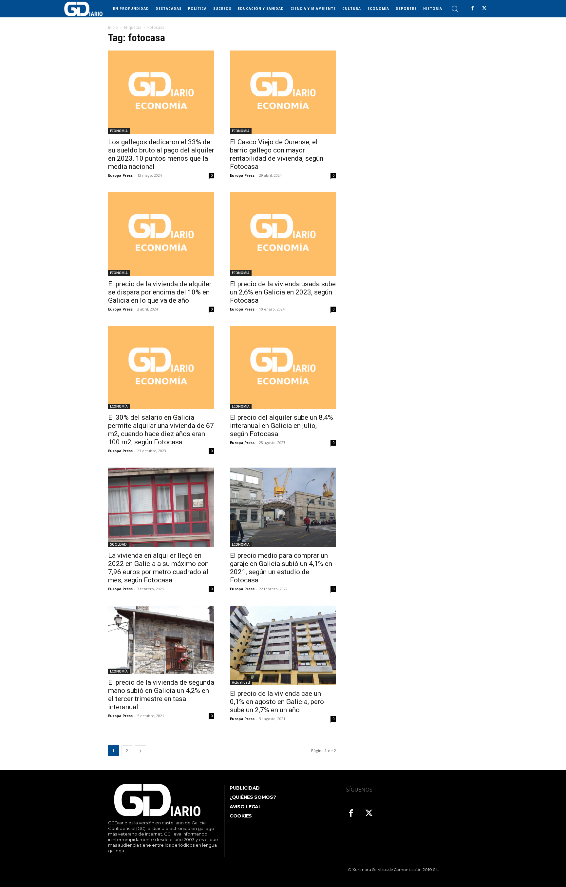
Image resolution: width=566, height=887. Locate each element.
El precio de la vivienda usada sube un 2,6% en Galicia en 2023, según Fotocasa (283, 292)
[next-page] (140, 750)
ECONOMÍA (119, 131)
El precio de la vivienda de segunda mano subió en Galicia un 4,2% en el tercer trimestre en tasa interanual (161, 694)
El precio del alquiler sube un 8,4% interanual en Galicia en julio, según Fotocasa (281, 425)
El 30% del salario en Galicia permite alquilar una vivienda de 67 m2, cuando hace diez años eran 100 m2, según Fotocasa (161, 429)
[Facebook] (472, 8)
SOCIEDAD (118, 544)
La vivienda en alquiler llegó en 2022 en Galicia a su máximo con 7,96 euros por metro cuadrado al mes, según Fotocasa (158, 568)
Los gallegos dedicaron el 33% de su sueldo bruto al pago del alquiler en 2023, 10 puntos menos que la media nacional (161, 154)
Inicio (113, 27)
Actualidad (241, 682)
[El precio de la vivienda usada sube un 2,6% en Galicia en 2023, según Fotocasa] (283, 233)
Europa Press (120, 175)
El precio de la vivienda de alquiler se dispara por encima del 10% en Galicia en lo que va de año (160, 292)
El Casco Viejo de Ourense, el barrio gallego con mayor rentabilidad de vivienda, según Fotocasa (276, 154)
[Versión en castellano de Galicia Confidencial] (83, 9)
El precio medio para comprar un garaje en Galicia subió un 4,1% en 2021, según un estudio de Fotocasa (281, 568)
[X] (484, 8)
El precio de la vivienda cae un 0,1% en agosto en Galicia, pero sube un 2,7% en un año (277, 702)
